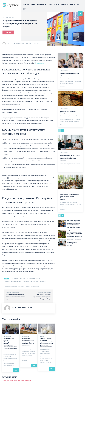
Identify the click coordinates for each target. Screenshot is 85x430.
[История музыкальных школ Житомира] (70, 98)
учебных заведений (32, 286)
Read (16, 370)
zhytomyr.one (39, 63)
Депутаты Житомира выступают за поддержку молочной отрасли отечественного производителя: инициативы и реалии (46, 342)
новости (26, 281)
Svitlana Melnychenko (15, 43)
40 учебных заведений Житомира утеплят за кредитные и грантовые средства (15, 297)
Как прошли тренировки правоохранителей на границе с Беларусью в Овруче (42, 297)
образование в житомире (38, 281)
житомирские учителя (17, 278)
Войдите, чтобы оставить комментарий (17, 380)
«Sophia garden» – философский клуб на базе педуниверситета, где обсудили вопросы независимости (28, 342)
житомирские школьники (13, 281)
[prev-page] (59, 130)
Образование (7, 336)
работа (29, 284)
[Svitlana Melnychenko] (4, 43)
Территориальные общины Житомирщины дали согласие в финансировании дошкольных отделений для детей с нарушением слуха (10, 344)
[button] (75, 13)
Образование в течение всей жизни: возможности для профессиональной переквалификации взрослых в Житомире (70, 158)
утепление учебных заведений (14, 286)
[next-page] (62, 130)
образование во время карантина (15, 284)
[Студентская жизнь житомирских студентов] (70, 60)
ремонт (35, 284)
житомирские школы (33, 278)
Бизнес (42, 336)
